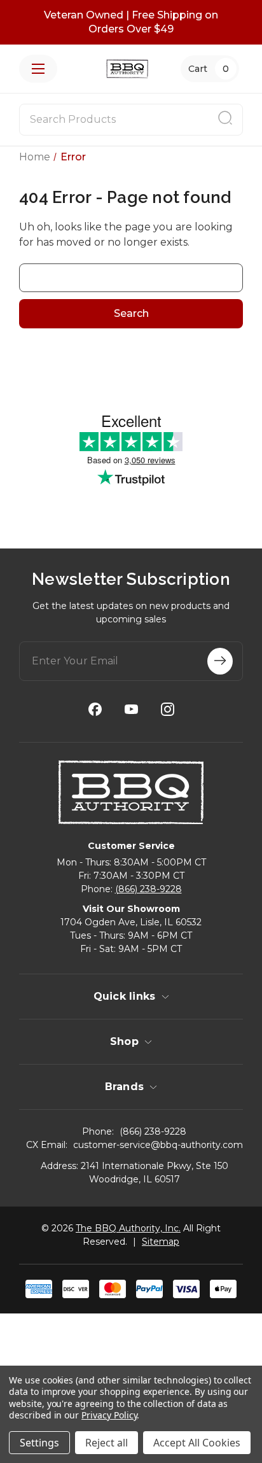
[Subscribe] (220, 661)
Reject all (106, 1443)
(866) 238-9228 (148, 889)
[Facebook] (95, 709)
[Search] (225, 119)
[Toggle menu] (38, 69)
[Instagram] (167, 709)
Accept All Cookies (196, 1443)
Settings (39, 1443)
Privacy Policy (109, 1415)
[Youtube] (131, 709)
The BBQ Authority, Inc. (128, 1228)
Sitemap (160, 1241)
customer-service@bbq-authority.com (158, 1145)
